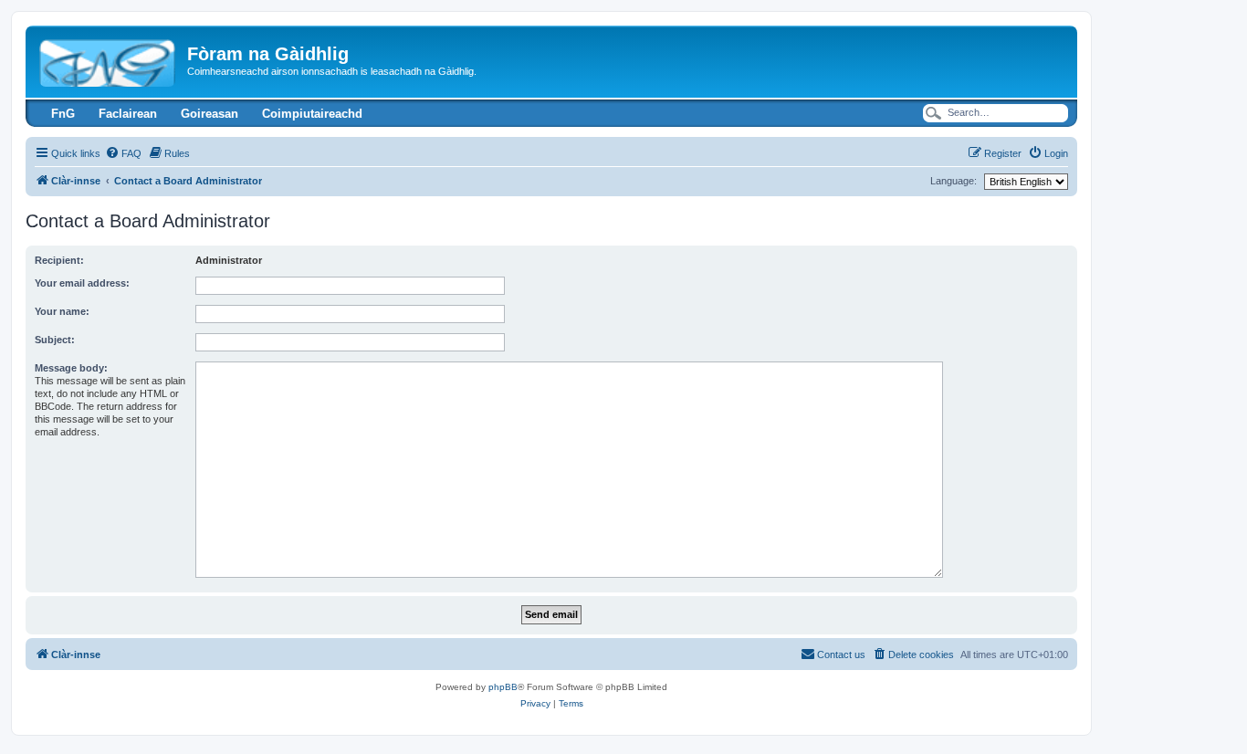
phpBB (503, 687)
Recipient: (59, 260)
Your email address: (82, 283)
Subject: (55, 339)
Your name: (62, 311)
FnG (63, 113)
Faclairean (128, 113)
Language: (953, 180)
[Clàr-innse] (108, 59)
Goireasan (209, 113)
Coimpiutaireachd (312, 113)
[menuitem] (123, 153)
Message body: (71, 367)
